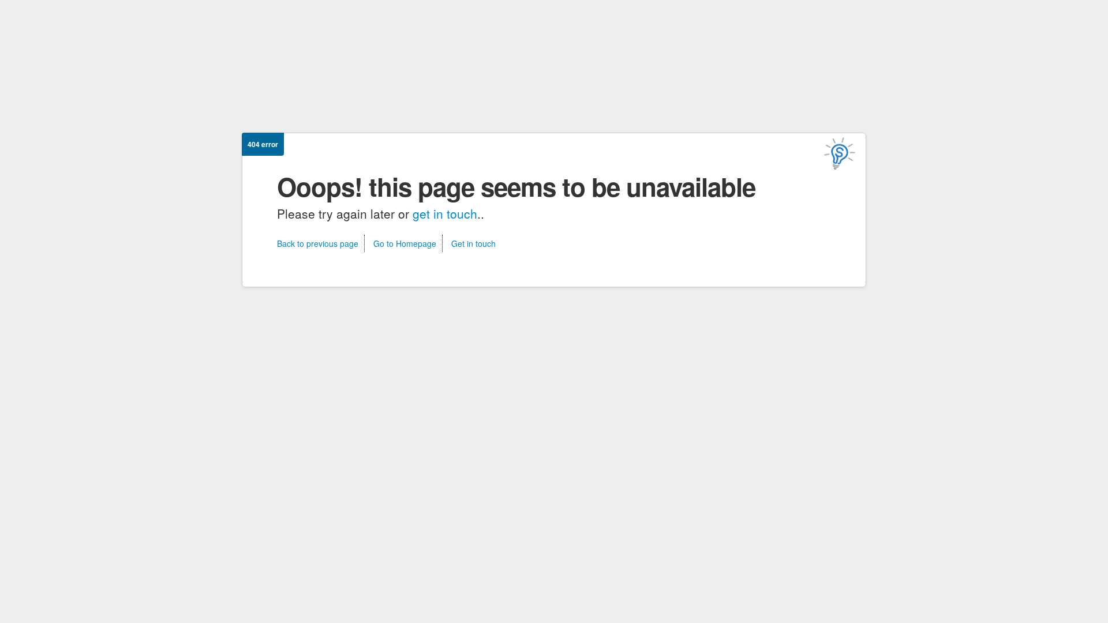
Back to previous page (317, 243)
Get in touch (473, 243)
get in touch (445, 213)
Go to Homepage (404, 243)
